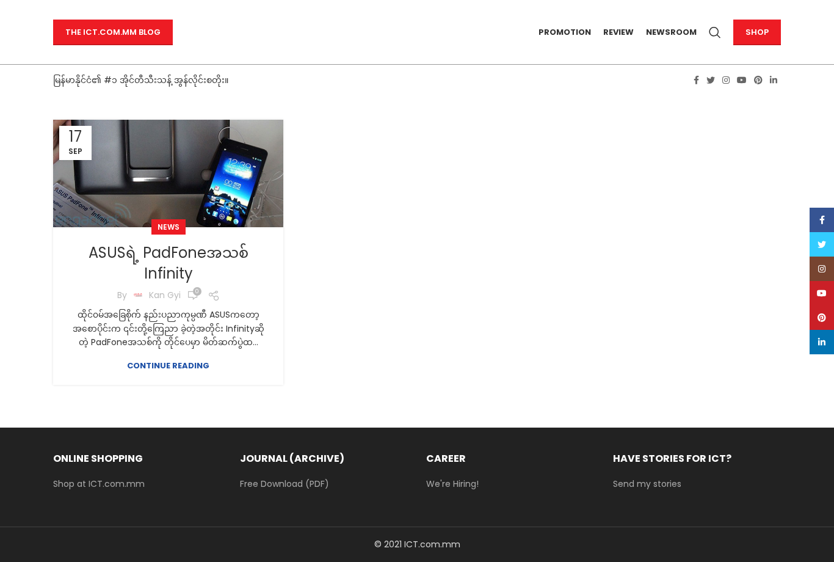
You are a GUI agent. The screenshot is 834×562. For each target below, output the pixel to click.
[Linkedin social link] (773, 80)
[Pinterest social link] (758, 80)
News (168, 227)
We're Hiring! (452, 484)
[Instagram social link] (726, 80)
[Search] (715, 32)
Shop (757, 32)
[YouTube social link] (741, 80)
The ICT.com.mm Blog (113, 32)
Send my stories (647, 484)
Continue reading (168, 366)
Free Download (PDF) (284, 484)
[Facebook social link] (696, 80)
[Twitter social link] (711, 80)
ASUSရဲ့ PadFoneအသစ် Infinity (168, 263)
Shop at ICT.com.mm (99, 484)
